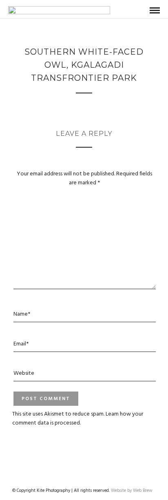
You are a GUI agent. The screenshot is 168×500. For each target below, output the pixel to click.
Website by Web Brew (132, 490)
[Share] (141, 10)
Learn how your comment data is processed (77, 418)
